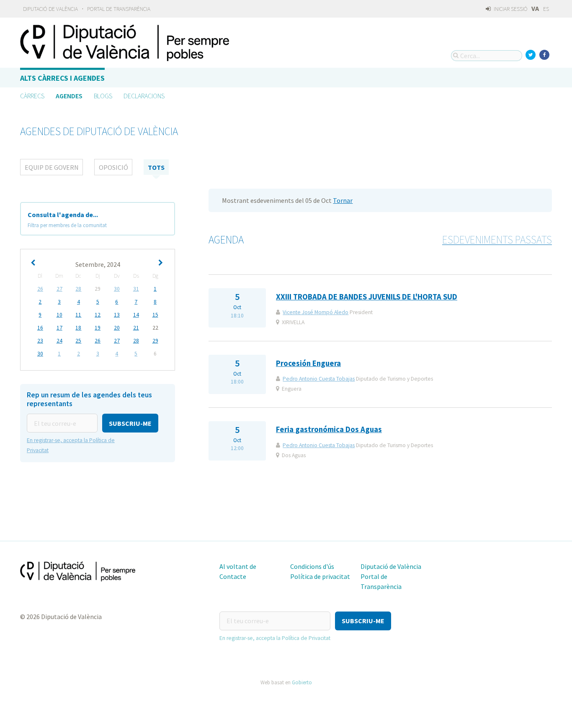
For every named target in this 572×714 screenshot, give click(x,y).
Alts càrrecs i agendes (62, 78)
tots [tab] (156, 167)
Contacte (232, 576)
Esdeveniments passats (497, 239)
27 (59, 288)
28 (78, 288)
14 (136, 314)
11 (78, 314)
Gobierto (302, 682)
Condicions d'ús (312, 566)
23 (40, 340)
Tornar (343, 200)
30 (117, 288)
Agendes (69, 96)
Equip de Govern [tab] (52, 167)
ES (546, 9)
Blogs (103, 96)
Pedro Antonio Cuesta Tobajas (319, 378)
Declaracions (144, 96)
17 (59, 327)
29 (155, 340)
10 (59, 314)
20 (117, 327)
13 (117, 314)
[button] (130, 423)
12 (97, 314)
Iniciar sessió (510, 9)
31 (136, 288)
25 (78, 340)
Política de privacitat (320, 576)
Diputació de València (50, 9)
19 (97, 327)
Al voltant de (237, 566)
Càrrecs (32, 96)
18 (78, 327)
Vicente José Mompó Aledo (315, 312)
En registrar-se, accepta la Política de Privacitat (274, 638)
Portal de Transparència (118, 9)
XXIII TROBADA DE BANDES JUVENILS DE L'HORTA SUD (366, 297)
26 (40, 288)
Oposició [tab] (113, 167)
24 (59, 340)
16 (40, 327)
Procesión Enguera (308, 363)
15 (155, 314)
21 (136, 327)
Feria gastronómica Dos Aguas (329, 429)
